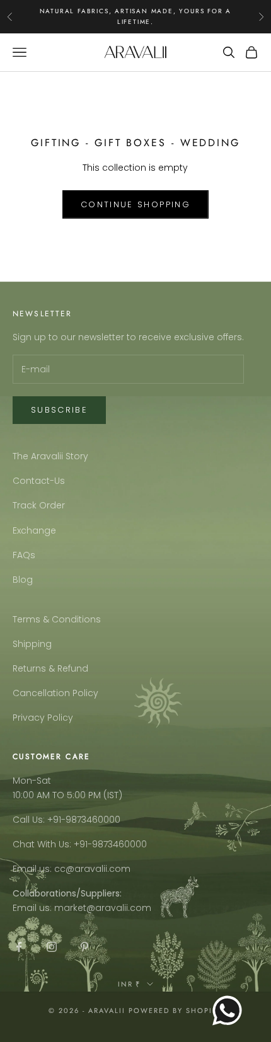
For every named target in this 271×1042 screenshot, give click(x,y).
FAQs (24, 555)
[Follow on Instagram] (51, 947)
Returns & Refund (50, 668)
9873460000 (93, 819)
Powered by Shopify (175, 1010)
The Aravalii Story (50, 456)
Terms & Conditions (57, 619)
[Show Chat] (230, 1010)
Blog (23, 579)
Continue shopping (135, 204)
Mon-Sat (32, 780)
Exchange (34, 530)
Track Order (39, 505)
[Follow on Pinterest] (84, 947)
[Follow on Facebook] (19, 947)
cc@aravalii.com (92, 868)
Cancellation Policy (55, 693)
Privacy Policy (43, 717)
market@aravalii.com (102, 908)
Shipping (32, 644)
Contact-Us (39, 480)
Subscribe (59, 410)
